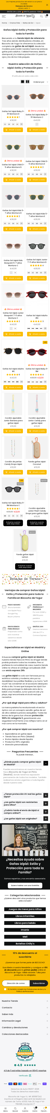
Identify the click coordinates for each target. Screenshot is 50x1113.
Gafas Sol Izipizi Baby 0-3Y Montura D (13, 112)
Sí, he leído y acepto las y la (26, 990)
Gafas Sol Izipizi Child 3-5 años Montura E (37, 162)
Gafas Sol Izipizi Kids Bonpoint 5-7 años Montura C (13, 263)
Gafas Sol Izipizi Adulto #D (37, 316)
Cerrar (47, 5)
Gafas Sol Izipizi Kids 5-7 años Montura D (13, 211)
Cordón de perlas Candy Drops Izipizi (13, 462)
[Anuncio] (24, 5)
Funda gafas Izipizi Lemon (25, 555)
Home (4, 23)
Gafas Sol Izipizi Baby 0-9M (37, 370)
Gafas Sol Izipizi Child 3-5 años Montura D (13, 165)
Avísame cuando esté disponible (13, 523)
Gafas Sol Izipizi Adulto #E (13, 370)
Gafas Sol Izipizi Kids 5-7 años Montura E (37, 215)
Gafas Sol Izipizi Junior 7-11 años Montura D (37, 260)
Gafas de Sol (28, 23)
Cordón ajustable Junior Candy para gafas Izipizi (37, 420)
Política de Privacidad (25, 991)
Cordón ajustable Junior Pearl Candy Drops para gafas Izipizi (37, 511)
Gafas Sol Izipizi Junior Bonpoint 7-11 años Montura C (13, 315)
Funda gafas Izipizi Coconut (37, 462)
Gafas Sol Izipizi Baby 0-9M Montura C (13, 504)
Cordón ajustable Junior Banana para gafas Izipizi (13, 420)
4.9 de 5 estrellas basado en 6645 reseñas (25, 1070)
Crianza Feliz (15, 23)
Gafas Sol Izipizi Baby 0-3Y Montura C (37, 115)
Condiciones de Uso (35, 989)
